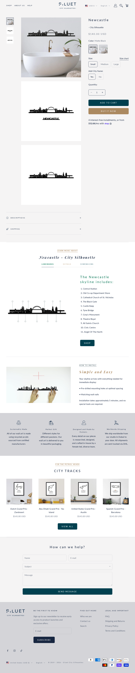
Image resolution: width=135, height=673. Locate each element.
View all (67, 526)
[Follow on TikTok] (21, 650)
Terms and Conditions (115, 630)
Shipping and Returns (115, 621)
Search (83, 626)
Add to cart (108, 102)
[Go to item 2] (10, 30)
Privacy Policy (111, 626)
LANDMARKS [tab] (48, 264)
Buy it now (108, 111)
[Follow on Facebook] (7, 650)
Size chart (124, 58)
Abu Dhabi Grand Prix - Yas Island (51, 510)
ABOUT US (20, 5)
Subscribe (44, 640)
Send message (67, 591)
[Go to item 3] (10, 40)
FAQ (107, 616)
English (104, 6)
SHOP (9, 5)
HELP (29, 5)
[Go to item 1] (10, 21)
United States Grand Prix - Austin (83, 510)
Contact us (85, 621)
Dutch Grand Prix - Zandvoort (19, 510)
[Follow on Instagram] (14, 650)
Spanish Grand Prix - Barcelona (115, 510)
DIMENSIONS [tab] (86, 264)
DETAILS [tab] (67, 264)
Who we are (85, 616)
